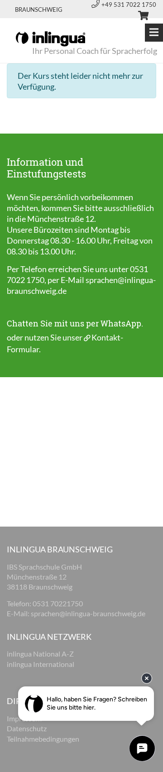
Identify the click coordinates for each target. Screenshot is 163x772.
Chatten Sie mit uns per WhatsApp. (75, 323)
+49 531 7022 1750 (128, 4)
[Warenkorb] (139, 16)
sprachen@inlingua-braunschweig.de (88, 613)
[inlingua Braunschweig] (50, 38)
